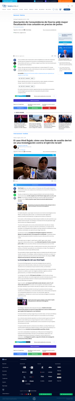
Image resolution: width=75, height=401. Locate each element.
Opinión (36, 9)
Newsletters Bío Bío (39, 1)
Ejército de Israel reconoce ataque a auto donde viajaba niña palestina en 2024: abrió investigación (41, 300)
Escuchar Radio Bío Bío (65, 1)
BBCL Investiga (41, 9)
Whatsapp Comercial (46, 394)
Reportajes (4, 385)
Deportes (26, 9)
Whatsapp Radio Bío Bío (67, 394)
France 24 (23, 149)
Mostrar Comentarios (35, 100)
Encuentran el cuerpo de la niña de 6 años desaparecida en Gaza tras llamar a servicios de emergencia (42, 205)
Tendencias (31, 9)
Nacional (9, 9)
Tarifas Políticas (5, 393)
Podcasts (4, 9)
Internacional (15, 9)
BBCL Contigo (48, 9)
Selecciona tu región (8, 1)
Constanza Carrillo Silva (22, 145)
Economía (21, 9)
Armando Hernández (19, 27)
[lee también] (23, 207)
